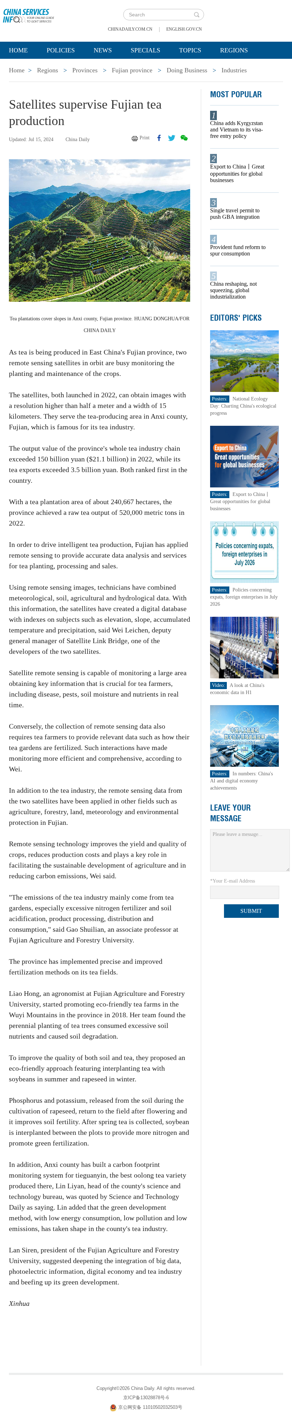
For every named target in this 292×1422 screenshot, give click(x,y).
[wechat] (184, 137)
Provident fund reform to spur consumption (238, 250)
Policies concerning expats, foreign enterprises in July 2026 (244, 597)
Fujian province (132, 70)
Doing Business (187, 70)
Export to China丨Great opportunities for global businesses (237, 173)
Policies (61, 50)
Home (18, 50)
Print (145, 137)
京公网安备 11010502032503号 (150, 1407)
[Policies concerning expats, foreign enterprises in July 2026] (244, 551)
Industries (234, 70)
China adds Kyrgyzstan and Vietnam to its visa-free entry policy (236, 129)
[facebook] (159, 137)
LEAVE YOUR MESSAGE (230, 813)
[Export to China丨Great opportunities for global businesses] (244, 456)
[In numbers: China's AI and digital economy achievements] (244, 735)
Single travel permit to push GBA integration (235, 213)
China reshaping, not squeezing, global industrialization (233, 290)
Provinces (85, 70)
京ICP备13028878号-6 (146, 1397)
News (103, 50)
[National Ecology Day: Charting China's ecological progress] (244, 360)
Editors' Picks (236, 317)
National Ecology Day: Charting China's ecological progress (243, 406)
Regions (234, 50)
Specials (145, 50)
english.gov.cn (184, 29)
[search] (196, 14)
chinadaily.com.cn (130, 29)
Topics (190, 50)
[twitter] (171, 137)
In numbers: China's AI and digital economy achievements (241, 781)
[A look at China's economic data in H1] (244, 647)
